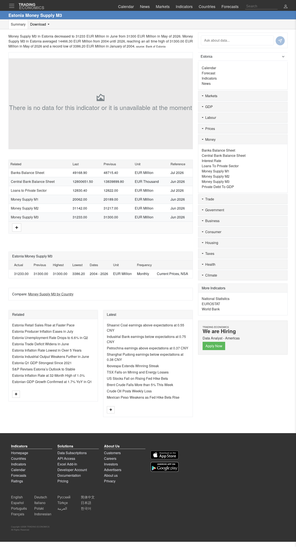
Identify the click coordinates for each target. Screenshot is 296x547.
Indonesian (42, 513)
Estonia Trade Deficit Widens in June (40, 343)
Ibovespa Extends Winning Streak (133, 365)
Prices (209, 128)
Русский (63, 497)
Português (19, 508)
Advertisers (112, 469)
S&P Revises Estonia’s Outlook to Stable (43, 369)
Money (209, 139)
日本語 (86, 502)
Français (17, 513)
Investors (111, 464)
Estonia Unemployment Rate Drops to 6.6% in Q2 (50, 337)
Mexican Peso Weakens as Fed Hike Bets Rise (143, 397)
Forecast (208, 72)
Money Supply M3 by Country (50, 294)
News (206, 83)
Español (17, 502)
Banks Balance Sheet (27, 172)
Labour (209, 117)
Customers (112, 452)
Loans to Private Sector (29, 190)
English (17, 497)
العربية (62, 508)
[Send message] (280, 40)
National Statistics (215, 298)
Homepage (19, 452)
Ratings (17, 480)
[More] (16, 226)
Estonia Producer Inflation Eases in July (42, 331)
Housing (210, 242)
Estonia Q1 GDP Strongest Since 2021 (42, 362)
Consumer (212, 231)
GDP (208, 106)
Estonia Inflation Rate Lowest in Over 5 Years (46, 350)
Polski (39, 508)
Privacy (109, 480)
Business (211, 220)
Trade (208, 199)
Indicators (209, 78)
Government (213, 209)
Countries (18, 458)
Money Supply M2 (25, 208)
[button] (285, 6)
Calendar (209, 67)
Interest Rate (211, 160)
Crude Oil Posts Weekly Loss (129, 390)
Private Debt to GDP (218, 186)
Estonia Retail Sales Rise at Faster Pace (43, 325)
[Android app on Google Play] (165, 467)
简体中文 (88, 497)
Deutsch (40, 497)
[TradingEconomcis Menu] (13, 6)
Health (209, 264)
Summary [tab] (18, 24)
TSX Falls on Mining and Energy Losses (138, 372)
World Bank (211, 308)
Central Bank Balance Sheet (33, 181)
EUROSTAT (211, 303)
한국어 (86, 508)
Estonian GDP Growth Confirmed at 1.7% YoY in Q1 (52, 381)
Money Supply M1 (25, 199)
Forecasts (18, 475)
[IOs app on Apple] (165, 455)
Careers (110, 458)
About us (111, 475)
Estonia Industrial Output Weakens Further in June (50, 356)
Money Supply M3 (25, 217)
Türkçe (62, 502)
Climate (210, 275)
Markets (210, 95)
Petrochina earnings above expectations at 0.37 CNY (147, 348)
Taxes (208, 253)
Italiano (40, 502)
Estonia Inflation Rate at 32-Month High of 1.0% (48, 375)
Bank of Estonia (156, 46)
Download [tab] (38, 24)
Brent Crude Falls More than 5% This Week (140, 384)
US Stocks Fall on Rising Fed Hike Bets (137, 378)
